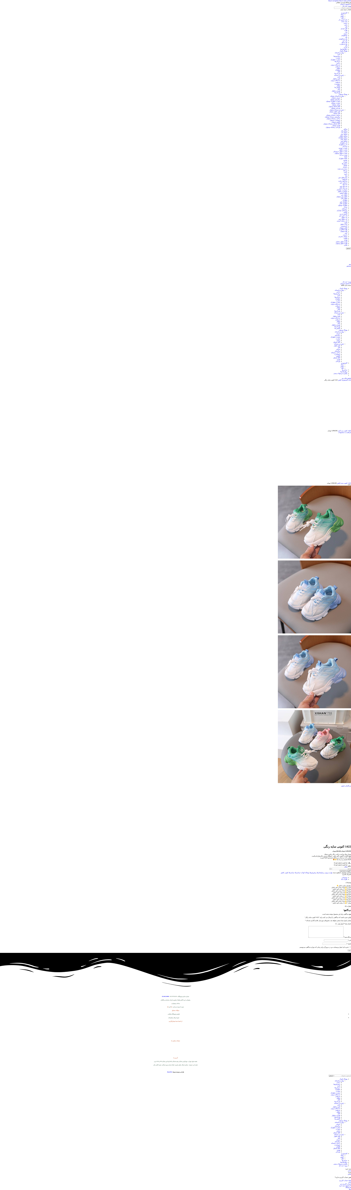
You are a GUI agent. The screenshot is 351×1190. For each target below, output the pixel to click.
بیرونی (345, 33)
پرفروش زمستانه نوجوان (332, 117)
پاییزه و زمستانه (339, 75)
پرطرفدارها (343, 49)
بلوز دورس (344, 28)
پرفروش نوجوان (335, 99)
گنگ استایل (336, 342)
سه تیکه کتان (343, 188)
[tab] (344, 877)
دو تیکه (345, 170)
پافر (346, 46)
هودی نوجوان (336, 125)
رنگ (349, 863)
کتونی (345, 222)
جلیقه (345, 156)
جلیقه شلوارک (343, 158)
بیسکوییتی (344, 35)
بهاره (345, 30)
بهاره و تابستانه (339, 52)
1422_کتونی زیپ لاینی (344, 430)
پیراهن (345, 129)
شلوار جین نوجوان (341, 196)
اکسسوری (344, 13)
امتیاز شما (347, 924)
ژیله (346, 176)
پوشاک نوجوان (343, 94)
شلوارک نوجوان (342, 205)
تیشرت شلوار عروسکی (340, 151)
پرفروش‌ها (337, 56)
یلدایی (345, 245)
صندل (345, 207)
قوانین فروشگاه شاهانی (174, 1014)
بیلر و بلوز (344, 42)
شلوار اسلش (343, 193)
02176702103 (173, 996)
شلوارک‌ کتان (343, 203)
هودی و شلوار (336, 91)
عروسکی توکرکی (342, 210)
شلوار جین (344, 195)
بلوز (346, 26)
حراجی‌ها (337, 61)
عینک (342, 14)
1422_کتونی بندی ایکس (344, 483)
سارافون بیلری (342, 181)
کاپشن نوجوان (336, 122)
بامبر (345, 25)
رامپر (345, 174)
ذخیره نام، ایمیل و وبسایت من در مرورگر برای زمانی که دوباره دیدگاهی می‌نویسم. (324, 947)
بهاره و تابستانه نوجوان (337, 96)
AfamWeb (169, 1072)
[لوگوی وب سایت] (339, 262)
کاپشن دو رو (343, 214)
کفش (342, 16)
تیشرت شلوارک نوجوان (333, 101)
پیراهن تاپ (344, 132)
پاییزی (345, 47)
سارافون (344, 179)
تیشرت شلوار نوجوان (341, 153)
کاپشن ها (337, 87)
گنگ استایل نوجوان (334, 106)
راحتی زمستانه (335, 352)
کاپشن (345, 212)
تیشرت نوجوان (335, 103)
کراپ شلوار (343, 224)
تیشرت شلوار (343, 150)
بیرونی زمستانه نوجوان (333, 115)
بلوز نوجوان (336, 113)
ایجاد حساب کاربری (345, 1180)
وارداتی (338, 361)
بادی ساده (344, 21)
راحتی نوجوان (336, 104)
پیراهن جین (344, 134)
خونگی (345, 165)
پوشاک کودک (343, 51)
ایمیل (349, 943)
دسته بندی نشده (342, 169)
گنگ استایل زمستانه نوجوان (331, 124)
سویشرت (337, 84)
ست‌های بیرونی (335, 65)
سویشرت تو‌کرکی (342, 189)
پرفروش (337, 335)
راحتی (338, 63)
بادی (338, 54)
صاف (346, 867)
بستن (349, 1170)
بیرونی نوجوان (336, 98)
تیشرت (338, 58)
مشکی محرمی (342, 236)
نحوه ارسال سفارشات (173, 1017)
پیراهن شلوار (343, 136)
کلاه (342, 18)
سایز (349, 866)
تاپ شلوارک (343, 143)
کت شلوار (344, 217)
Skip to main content (345, 1)
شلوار (338, 68)
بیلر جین (344, 40)
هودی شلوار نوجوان (341, 243)
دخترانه (345, 167)
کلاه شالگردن (343, 229)
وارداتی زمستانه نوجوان (333, 127)
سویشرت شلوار (342, 191)
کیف (346, 233)
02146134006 (165, 996)
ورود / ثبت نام (343, 1165)
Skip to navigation (333, 1)
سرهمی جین (343, 182)
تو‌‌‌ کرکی (344, 146)
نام (349, 940)
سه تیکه (344, 184)
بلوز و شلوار (336, 78)
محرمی (345, 234)
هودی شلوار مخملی (341, 241)
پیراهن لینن (344, 141)
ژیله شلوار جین (342, 177)
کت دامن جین (343, 215)
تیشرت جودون (343, 148)
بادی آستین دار (343, 20)
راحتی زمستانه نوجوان (333, 118)
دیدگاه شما (347, 937)
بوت (346, 32)
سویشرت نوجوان (335, 120)
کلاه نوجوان (343, 231)
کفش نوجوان (343, 228)
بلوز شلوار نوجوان (334, 111)
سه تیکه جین (343, 186)
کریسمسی (344, 226)
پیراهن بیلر (344, 130)
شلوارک (337, 70)
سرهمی (337, 66)
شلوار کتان (344, 198)
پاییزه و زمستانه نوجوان (337, 110)
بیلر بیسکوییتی (343, 39)
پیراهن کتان (343, 139)
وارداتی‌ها (337, 73)
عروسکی (344, 208)
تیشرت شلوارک (335, 59)
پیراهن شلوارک (342, 137)
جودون (345, 160)
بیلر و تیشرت (343, 44)
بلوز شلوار (337, 345)
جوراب (345, 162)
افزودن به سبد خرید (345, 870)
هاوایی (345, 238)
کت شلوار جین (342, 219)
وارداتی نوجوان (335, 108)
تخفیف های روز (346, 378)
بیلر (346, 37)
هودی (345, 240)
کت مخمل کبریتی (342, 221)
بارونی (345, 23)
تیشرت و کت (343, 155)
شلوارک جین (343, 202)
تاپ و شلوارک (343, 144)
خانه (349, 380)
